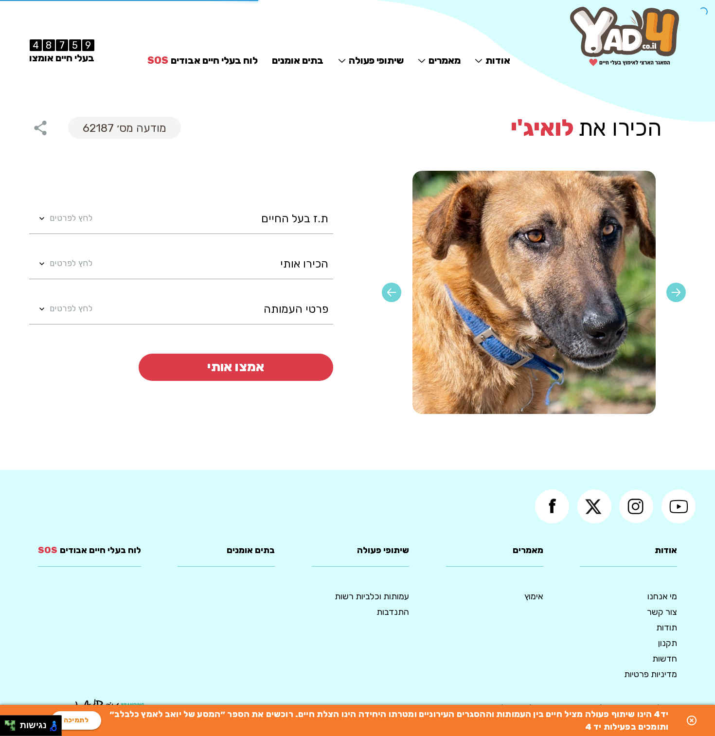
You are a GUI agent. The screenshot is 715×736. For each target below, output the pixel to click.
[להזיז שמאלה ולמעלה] (7, 723)
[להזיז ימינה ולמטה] (13, 728)
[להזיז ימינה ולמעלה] (13, 723)
